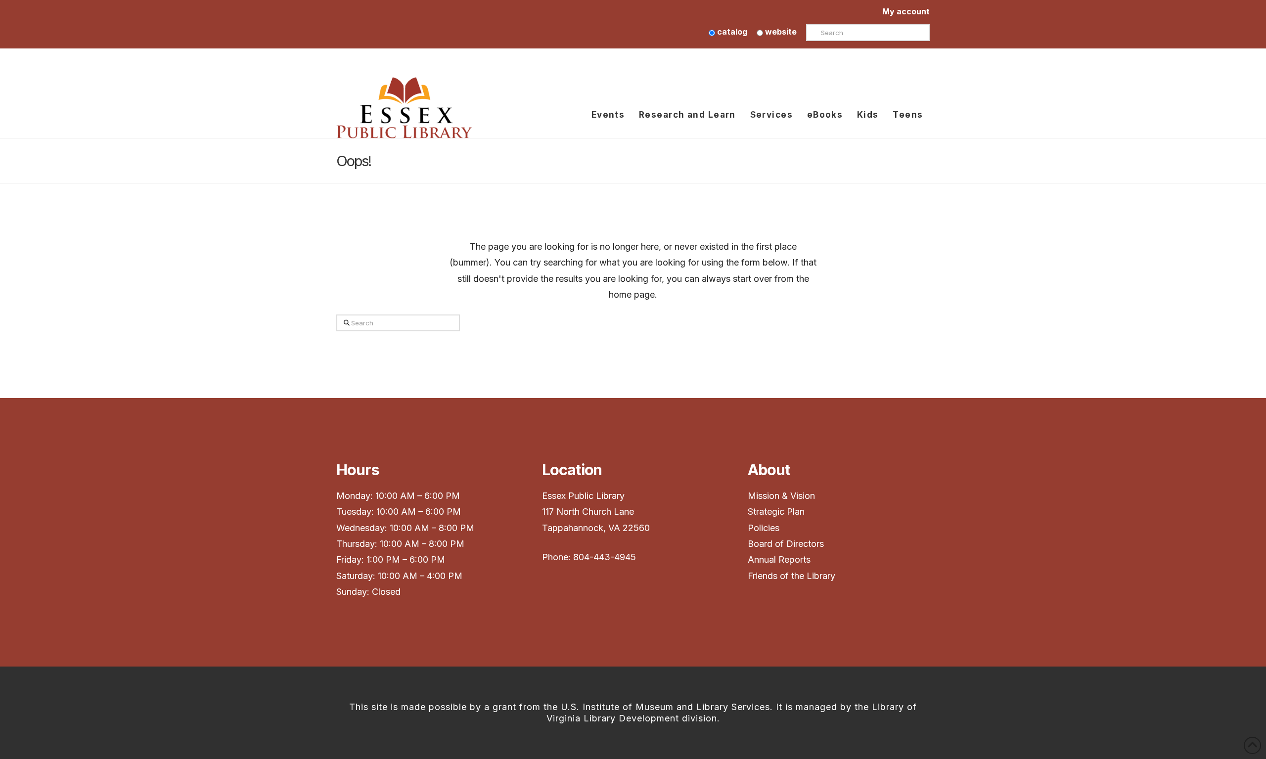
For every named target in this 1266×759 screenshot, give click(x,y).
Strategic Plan (777, 511)
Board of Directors (786, 543)
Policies (763, 528)
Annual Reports (779, 559)
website (780, 32)
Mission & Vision (782, 496)
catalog (731, 32)
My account (906, 11)
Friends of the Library (791, 576)
